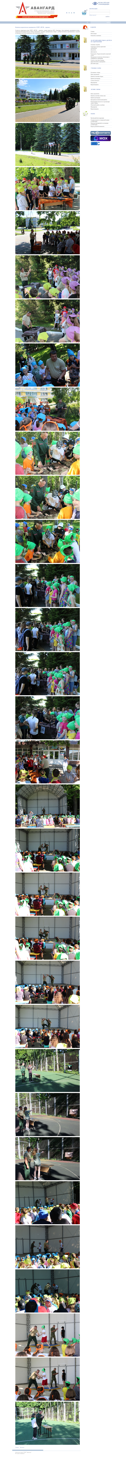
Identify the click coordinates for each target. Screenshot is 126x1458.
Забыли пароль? (92, 15)
